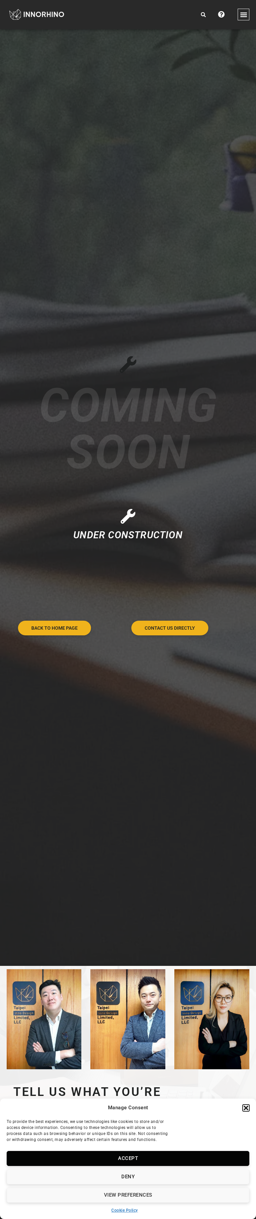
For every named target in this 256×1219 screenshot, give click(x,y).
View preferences (128, 1195)
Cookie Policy (124, 1210)
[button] (246, 1108)
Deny (128, 1177)
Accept (128, 1158)
